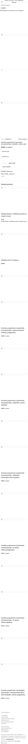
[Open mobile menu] (1, 2)
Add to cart (12, 163)
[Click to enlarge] (2, 133)
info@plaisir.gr (20, 0)
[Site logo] (14, 2)
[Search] (4, 2)
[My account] (26, 2)
